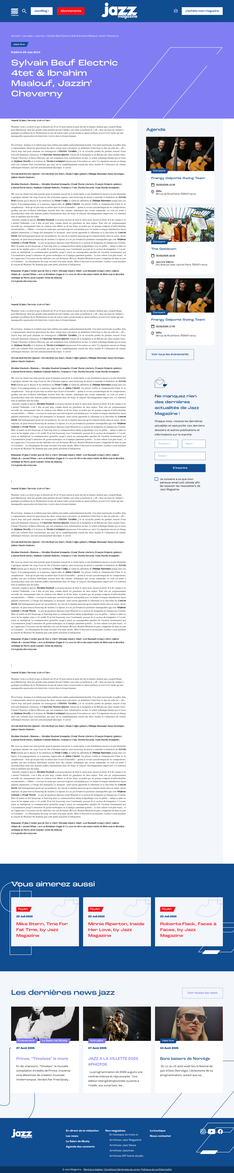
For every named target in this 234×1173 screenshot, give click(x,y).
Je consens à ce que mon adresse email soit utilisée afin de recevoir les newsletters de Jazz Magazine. (180, 484)
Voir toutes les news (203, 993)
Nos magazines (115, 1130)
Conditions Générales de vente (122, 1169)
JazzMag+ (41, 11)
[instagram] (203, 1133)
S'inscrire (180, 468)
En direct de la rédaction (82, 1130)
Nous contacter (160, 1136)
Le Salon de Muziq (77, 1141)
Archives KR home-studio (126, 1156)
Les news (27, 36)
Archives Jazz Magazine (125, 1140)
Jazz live (40, 36)
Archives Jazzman (121, 1150)
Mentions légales (93, 1169)
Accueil (15, 36)
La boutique (157, 1130)
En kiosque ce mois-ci (123, 1134)
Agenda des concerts (80, 1146)
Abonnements (70, 11)
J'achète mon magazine (202, 11)
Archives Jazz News (122, 1145)
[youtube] (211, 1133)
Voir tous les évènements (170, 354)
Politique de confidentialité (156, 1169)
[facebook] (220, 1133)
